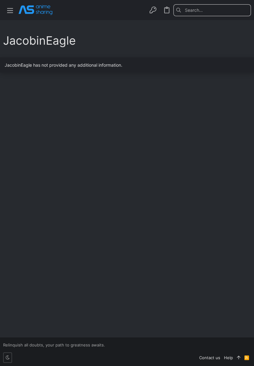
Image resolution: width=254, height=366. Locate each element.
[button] (10, 10)
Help (228, 357)
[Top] (239, 357)
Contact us (209, 357)
